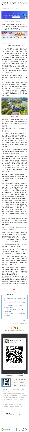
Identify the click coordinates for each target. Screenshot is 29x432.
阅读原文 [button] (3, 420)
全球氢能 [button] (3, 8)
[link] (7, 429)
